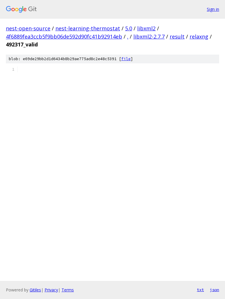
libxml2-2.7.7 (149, 36)
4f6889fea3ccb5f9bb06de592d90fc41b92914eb (64, 36)
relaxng (199, 36)
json (214, 289)
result (177, 36)
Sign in (213, 9)
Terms (68, 290)
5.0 (128, 28)
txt (200, 289)
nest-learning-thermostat (87, 28)
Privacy (51, 290)
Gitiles (35, 290)
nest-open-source (28, 28)
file (126, 58)
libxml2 (146, 28)
